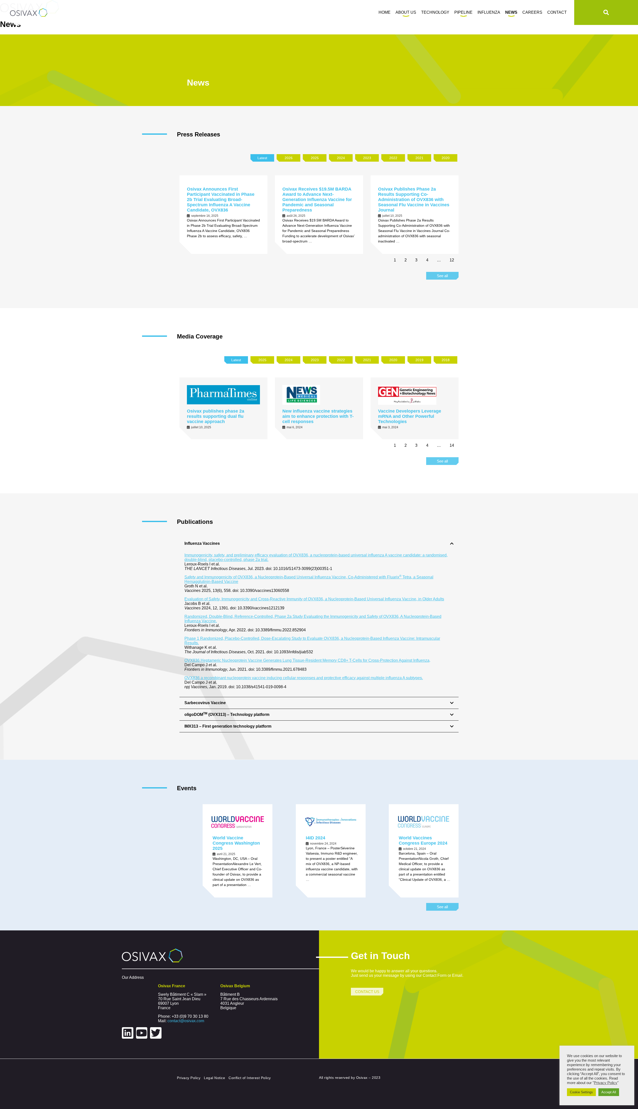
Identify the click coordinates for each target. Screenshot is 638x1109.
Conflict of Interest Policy (250, 1078)
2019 (419, 360)
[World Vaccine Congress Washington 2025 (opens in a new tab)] (237, 822)
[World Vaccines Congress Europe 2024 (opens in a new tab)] (424, 822)
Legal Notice (214, 1078)
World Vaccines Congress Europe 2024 (423, 840)
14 (452, 445)
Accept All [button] (608, 1092)
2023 (367, 158)
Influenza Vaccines (202, 543)
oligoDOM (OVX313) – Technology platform (226, 714)
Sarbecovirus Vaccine (205, 703)
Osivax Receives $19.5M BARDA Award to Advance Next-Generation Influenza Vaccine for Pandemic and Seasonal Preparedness (317, 200)
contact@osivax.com (185, 1021)
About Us (406, 12)
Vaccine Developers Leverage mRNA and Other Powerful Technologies (409, 416)
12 (452, 260)
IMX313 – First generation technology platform (227, 726)
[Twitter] (155, 1033)
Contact (557, 12)
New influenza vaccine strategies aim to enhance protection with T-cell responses (318, 416)
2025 (315, 158)
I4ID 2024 (315, 837)
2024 (341, 158)
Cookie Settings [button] (581, 1092)
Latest (262, 158)
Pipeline (463, 12)
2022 (393, 158)
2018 (446, 360)
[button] (319, 543)
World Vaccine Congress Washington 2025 (236, 843)
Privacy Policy (188, 1078)
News (511, 12)
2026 (289, 158)
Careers (532, 12)
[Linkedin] (127, 1033)
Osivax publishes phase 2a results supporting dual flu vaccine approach (215, 416)
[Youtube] (142, 1033)
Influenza (489, 12)
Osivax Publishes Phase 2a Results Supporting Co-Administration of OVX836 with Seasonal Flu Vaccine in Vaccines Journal (413, 200)
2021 (419, 158)
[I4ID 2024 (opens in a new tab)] (331, 822)
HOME (385, 12)
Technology (435, 12)
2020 (446, 158)
